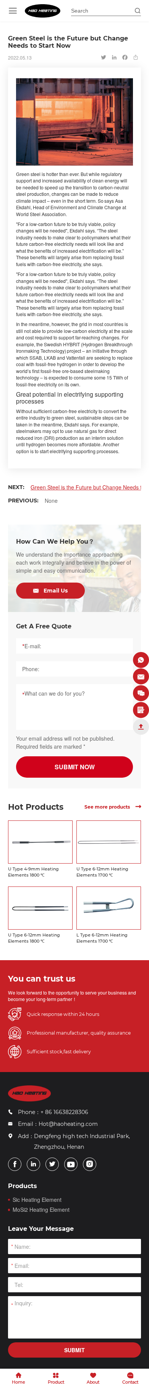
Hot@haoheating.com (68, 1124)
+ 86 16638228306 (64, 1112)
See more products (112, 807)
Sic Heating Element (37, 1199)
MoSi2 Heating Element (41, 1209)
